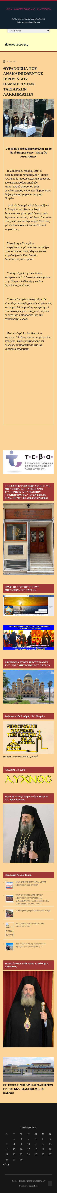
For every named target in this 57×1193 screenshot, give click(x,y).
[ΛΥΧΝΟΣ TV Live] (28, 783)
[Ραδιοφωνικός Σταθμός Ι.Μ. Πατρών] (28, 737)
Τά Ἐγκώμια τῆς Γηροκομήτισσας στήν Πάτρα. (33, 910)
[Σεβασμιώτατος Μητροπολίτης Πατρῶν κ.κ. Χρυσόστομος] (28, 861)
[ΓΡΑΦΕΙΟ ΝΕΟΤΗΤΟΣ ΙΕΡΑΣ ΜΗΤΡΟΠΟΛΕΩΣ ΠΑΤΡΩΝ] (28, 615)
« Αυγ (6, 1164)
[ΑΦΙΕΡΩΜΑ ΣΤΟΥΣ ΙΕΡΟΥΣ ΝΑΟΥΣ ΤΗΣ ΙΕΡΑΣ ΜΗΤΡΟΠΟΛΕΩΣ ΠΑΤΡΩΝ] (28, 703)
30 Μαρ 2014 (11, 61)
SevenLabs (33, 1186)
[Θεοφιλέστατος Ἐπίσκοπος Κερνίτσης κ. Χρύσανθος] (28, 1046)
